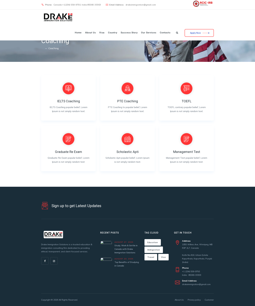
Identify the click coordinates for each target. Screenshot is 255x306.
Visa (101, 32)
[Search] (177, 32)
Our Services (148, 32)
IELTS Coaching (68, 101)
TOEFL (186, 101)
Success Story (129, 32)
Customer (209, 299)
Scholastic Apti (127, 152)
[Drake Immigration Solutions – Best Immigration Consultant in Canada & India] (58, 17)
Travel (150, 257)
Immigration (153, 250)
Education (152, 242)
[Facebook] (45, 261)
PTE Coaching (127, 101)
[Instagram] (54, 261)
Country (112, 32)
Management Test (186, 152)
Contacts (165, 32)
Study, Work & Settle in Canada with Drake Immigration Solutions (126, 249)
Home (78, 32)
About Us (90, 32)
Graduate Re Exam (68, 152)
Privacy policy (194, 299)
